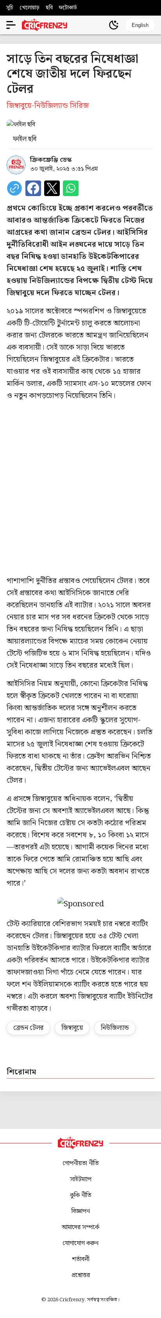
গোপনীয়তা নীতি (81, 1163)
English (140, 25)
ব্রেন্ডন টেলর (28, 1028)
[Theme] (114, 25)
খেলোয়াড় (29, 8)
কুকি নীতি (80, 1195)
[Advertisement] (80, 488)
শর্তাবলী (80, 1259)
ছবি (49, 8)
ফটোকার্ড (68, 8)
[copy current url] (14, 188)
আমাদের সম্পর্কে (80, 1227)
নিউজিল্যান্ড (115, 1028)
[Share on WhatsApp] (71, 188)
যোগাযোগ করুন (80, 1243)
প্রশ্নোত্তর (81, 1275)
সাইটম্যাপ (80, 1179)
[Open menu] (11, 25)
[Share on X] (52, 188)
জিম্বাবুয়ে (72, 1028)
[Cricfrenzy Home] (44, 25)
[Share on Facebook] (33, 188)
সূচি (9, 8)
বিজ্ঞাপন (81, 1211)
